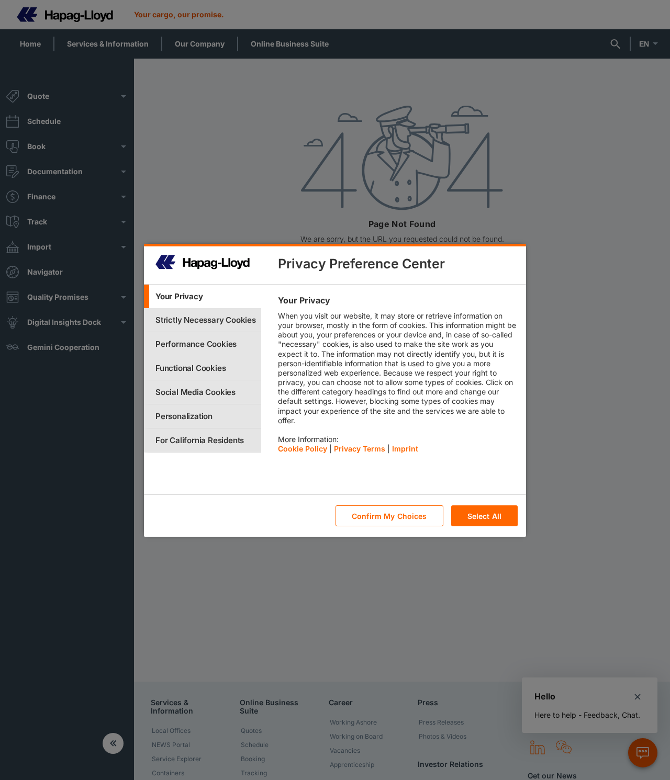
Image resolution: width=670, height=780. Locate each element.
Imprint (405, 448)
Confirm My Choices (389, 515)
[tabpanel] (397, 377)
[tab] (202, 296)
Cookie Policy (302, 448)
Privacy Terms (359, 448)
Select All (484, 515)
